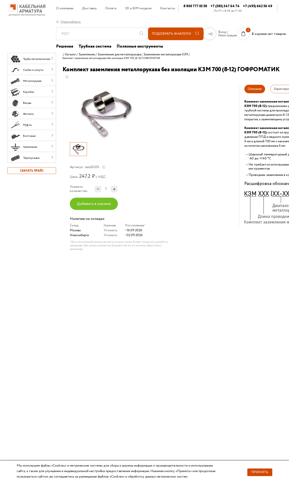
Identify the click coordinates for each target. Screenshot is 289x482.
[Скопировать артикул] (103, 167)
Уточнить (110, 230)
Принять (259, 472)
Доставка (89, 8)
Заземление (86, 54)
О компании (64, 8)
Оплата (110, 8)
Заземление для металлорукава (119, 54)
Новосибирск (71, 22)
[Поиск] (141, 34)
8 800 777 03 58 (195, 6)
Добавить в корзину (94, 204)
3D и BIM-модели (138, 8)
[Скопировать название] (67, 77)
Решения (64, 46)
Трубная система (94, 46)
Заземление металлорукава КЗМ (165, 54)
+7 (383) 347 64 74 (225, 6)
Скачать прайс (32, 171)
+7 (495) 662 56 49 (257, 6)
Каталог (70, 54)
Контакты (167, 8)
